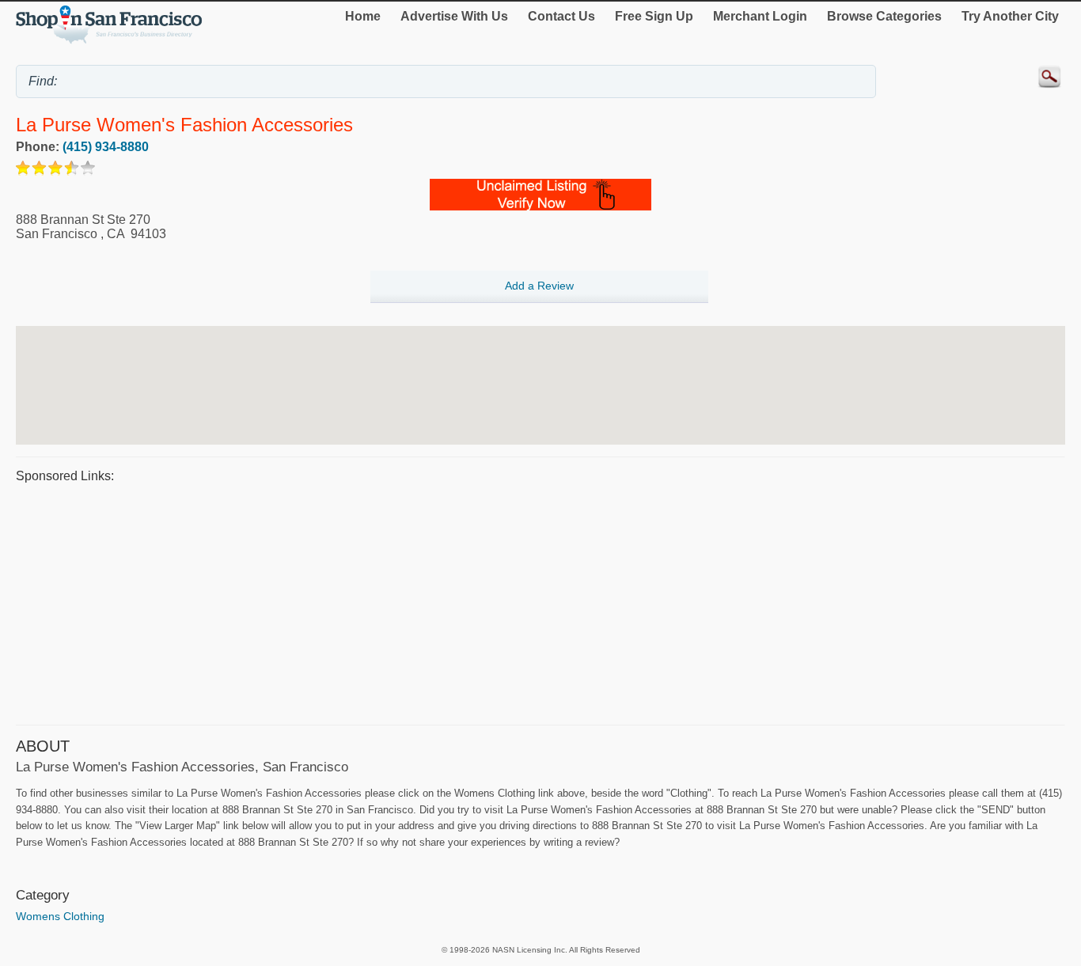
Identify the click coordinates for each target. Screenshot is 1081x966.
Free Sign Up (654, 16)
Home (363, 16)
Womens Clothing (60, 916)
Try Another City (1010, 16)
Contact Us (561, 16)
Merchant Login (760, 16)
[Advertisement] (490, 602)
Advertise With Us (454, 16)
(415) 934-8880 (106, 146)
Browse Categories (884, 16)
